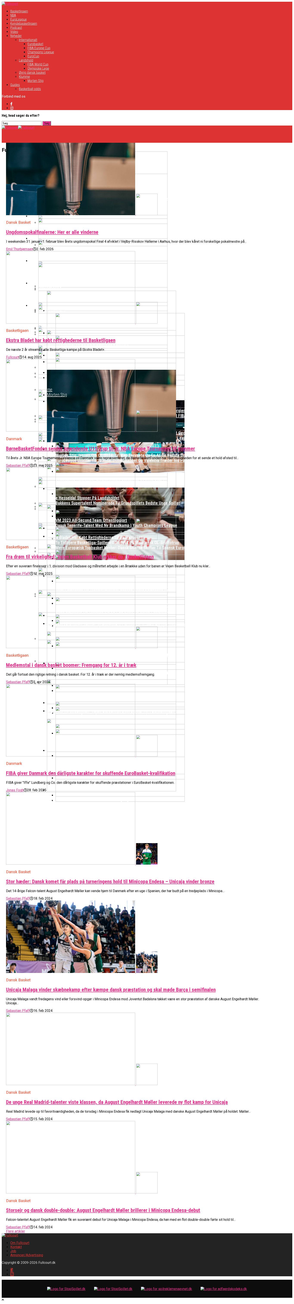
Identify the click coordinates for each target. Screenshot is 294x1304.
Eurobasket (35, 44)
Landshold (26, 60)
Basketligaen (19, 11)
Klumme (24, 77)
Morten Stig (35, 81)
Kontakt (16, 1247)
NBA (13, 15)
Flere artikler (15, 1231)
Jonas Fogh (15, 790)
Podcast (16, 28)
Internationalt (28, 40)
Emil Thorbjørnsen (19, 249)
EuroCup (33, 56)
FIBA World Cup (38, 64)
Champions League (41, 52)
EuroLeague (18, 19)
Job (13, 1251)
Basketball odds (30, 89)
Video (14, 32)
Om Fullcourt (19, 1243)
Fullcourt (12, 357)
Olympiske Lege (38, 68)
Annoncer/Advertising (26, 1255)
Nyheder (16, 36)
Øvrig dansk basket (32, 73)
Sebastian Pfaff (18, 465)
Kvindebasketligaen (23, 23)
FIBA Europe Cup (39, 48)
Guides (15, 85)
